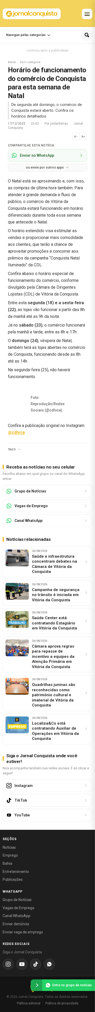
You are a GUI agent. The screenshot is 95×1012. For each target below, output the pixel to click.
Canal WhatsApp (16, 916)
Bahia (7, 863)
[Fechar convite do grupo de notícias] (36, 985)
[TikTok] (35, 964)
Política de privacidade (61, 1003)
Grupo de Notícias (17, 900)
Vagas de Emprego (18, 908)
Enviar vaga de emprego (23, 932)
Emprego (10, 855)
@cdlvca (16, 432)
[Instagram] (8, 964)
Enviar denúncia (16, 924)
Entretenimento (16, 871)
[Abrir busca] (87, 35)
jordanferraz (59, 123)
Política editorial (28, 1003)
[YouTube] (21, 964)
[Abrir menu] (87, 14)
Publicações (13, 879)
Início (12, 62)
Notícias (9, 847)
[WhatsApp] (49, 964)
